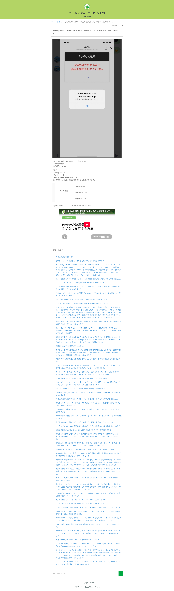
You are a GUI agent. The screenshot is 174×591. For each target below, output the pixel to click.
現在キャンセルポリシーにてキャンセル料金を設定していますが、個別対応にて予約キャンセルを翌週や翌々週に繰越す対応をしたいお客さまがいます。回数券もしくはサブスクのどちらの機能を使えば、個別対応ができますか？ (89, 486)
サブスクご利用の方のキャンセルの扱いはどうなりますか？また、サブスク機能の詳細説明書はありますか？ (88, 478)
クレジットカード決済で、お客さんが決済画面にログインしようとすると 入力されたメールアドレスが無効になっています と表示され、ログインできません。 (88, 366)
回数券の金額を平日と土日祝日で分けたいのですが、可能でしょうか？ (81, 499)
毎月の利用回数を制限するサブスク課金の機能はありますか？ (78, 539)
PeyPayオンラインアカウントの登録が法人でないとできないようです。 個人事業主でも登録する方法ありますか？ (88, 294)
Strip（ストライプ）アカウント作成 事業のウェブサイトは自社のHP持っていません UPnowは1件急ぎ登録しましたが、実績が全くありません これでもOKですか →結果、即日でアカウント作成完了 (88, 330)
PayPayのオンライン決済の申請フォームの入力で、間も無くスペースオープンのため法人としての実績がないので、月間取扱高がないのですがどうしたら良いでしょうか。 (89, 519)
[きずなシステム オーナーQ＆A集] (87, 6)
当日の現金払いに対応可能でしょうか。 (70, 346)
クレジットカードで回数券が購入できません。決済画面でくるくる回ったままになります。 (89, 507)
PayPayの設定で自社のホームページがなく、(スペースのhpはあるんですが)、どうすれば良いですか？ (89, 417)
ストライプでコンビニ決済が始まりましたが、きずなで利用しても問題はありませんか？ (88, 426)
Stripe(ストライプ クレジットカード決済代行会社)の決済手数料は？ (81, 388)
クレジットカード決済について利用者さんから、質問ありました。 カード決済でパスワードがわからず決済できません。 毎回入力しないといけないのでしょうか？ (88, 373)
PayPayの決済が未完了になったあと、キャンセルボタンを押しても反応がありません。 (87, 399)
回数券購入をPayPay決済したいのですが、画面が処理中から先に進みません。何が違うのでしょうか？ (88, 393)
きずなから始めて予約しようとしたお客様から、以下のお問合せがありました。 (85, 422)
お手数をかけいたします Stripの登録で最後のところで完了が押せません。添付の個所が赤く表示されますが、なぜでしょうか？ (88, 322)
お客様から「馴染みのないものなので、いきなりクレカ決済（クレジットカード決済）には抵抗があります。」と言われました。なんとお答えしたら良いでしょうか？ (88, 444)
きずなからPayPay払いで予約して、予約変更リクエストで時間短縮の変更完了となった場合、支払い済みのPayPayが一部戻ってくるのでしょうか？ (88, 544)
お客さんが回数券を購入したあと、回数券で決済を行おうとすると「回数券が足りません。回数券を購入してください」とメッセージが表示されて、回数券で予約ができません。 (87, 436)
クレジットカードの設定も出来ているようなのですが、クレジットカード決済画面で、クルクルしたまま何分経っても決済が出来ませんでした (88, 562)
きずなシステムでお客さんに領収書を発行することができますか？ (80, 261)
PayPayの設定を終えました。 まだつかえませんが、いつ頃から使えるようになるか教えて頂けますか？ (88, 410)
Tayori (87, 587)
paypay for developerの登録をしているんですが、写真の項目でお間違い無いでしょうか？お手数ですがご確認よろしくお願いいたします (88, 454)
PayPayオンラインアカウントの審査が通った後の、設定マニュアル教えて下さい (85, 449)
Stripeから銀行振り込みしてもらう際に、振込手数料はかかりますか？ (81, 299)
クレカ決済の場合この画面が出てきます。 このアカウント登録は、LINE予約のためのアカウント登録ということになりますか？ (88, 287)
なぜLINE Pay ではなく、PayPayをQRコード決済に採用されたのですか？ (82, 303)
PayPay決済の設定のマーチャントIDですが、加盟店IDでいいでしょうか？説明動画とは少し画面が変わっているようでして (88, 494)
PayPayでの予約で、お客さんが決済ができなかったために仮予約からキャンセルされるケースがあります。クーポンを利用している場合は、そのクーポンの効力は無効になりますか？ (88, 533)
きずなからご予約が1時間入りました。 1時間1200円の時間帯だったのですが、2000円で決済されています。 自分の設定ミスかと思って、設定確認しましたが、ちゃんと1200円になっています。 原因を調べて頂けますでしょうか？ (89, 352)
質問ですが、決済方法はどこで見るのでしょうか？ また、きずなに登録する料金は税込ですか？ (88, 360)
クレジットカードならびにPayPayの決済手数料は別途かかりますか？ (81, 282)
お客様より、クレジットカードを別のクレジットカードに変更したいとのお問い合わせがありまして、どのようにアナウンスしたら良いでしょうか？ (88, 383)
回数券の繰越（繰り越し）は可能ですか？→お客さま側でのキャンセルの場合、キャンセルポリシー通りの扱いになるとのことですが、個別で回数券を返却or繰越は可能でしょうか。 (88, 471)
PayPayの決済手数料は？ (65, 257)
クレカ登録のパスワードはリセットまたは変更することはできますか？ (81, 378)
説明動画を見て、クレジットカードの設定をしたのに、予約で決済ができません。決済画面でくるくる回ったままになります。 (88, 512)
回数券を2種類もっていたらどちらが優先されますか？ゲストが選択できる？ (83, 430)
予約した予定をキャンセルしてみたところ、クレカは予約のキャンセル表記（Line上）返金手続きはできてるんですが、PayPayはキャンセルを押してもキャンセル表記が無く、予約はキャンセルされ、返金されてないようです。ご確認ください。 (88, 339)
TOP (52, 22)
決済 (58, 22)
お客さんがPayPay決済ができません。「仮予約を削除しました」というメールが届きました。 (88, 525)
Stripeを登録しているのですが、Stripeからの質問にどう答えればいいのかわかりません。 (89, 279)
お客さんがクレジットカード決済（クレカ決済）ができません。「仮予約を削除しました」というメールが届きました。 (88, 404)
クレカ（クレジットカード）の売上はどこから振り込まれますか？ (80, 503)
